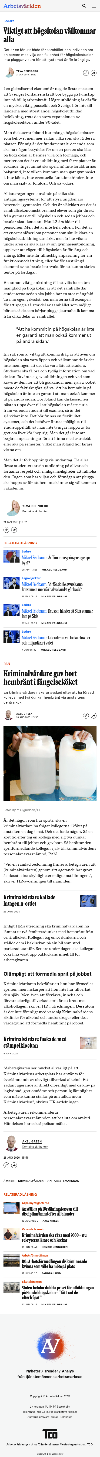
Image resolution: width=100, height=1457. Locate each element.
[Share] (94, 73)
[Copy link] (86, 73)
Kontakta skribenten (35, 511)
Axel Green (24, 714)
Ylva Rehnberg (27, 71)
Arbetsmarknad (66, 1181)
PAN (49, 1181)
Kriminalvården (31, 1181)
